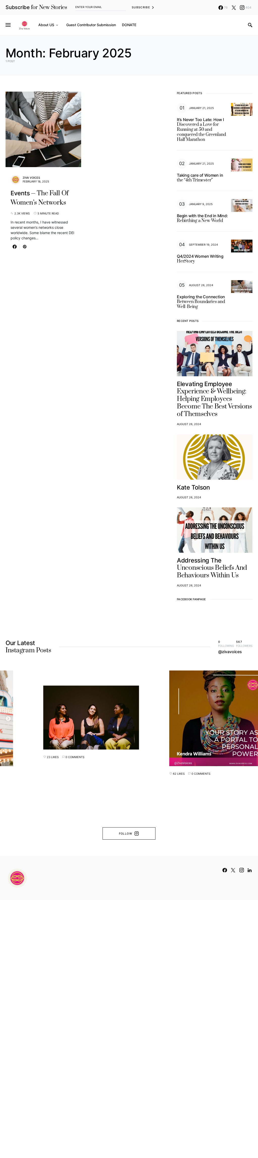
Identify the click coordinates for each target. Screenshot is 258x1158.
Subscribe (141, 7)
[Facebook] (224, 870)
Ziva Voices (31, 177)
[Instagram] (241, 870)
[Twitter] (234, 7)
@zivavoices (230, 651)
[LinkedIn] (249, 870)
